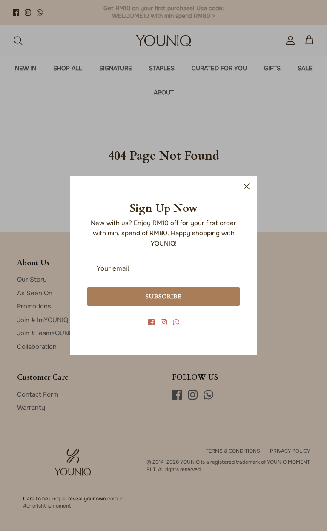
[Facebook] (151, 322)
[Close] (246, 186)
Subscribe (163, 296)
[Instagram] (164, 322)
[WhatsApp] (176, 322)
